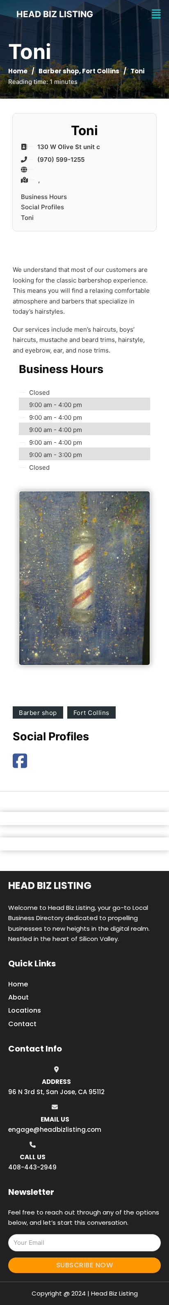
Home (17, 71)
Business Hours (44, 197)
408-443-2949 (32, 1167)
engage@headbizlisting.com (54, 1129)
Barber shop (59, 71)
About (18, 997)
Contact (22, 1024)
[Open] (156, 14)
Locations (24, 1010)
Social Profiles (42, 207)
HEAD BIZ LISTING (54, 14)
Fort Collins (100, 71)
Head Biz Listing (49, 885)
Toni (27, 218)
